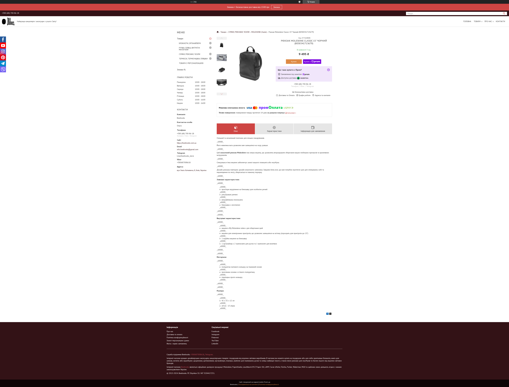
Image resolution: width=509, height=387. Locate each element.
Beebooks (185, 367)
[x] (330, 314)
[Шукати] (504, 13)
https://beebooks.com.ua (186, 143)
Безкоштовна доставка (304, 92)
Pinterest (215, 337)
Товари (477, 21)
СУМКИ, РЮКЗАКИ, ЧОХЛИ (189, 54)
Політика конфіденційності (177, 337)
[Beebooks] (8, 21)
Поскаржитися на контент (248, 384)
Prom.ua (267, 382)
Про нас (488, 21)
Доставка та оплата (174, 334)
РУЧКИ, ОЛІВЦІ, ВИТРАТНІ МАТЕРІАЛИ (189, 49)
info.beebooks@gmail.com (187, 149)
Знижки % (181, 69)
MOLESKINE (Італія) (259, 32)
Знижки (276, 7)
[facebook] (327, 314)
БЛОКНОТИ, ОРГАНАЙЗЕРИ (190, 43)
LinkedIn (215, 343)
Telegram (209, 354)
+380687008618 (197, 354)
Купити (294, 61)
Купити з (307, 61)
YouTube (215, 340)
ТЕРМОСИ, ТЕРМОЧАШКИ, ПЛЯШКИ (193, 58)
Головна (467, 21)
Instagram (215, 334)
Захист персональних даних (178, 340)
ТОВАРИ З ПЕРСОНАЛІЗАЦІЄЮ (191, 63)
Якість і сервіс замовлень (177, 343)
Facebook (215, 331)
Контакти (500, 21)
